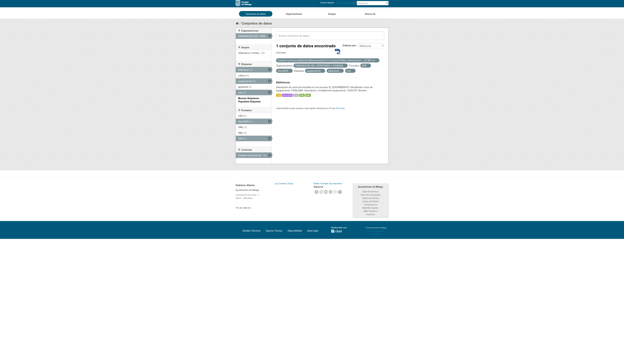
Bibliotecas (283, 82)
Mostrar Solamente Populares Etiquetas (249, 100)
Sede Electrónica (370, 191)
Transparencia (370, 204)
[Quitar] (377, 60)
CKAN (336, 231)
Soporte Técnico (274, 230)
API (330, 108)
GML (308, 95)
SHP (296, 95)
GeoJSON (287, 95)
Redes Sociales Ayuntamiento (328, 183)
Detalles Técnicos (251, 230)
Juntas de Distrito (370, 201)
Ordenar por (349, 45)
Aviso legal (312, 230)
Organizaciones (294, 13)
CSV (279, 95)
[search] (379, 37)
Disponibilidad (295, 230)
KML (302, 95)
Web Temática (370, 211)
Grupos (332, 13)
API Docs (340, 108)
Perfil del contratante (370, 194)
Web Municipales (370, 207)
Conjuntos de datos (256, 13)
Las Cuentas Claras (284, 183)
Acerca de (370, 13)
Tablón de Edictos (370, 198)
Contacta (370, 214)
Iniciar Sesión (327, 2)
